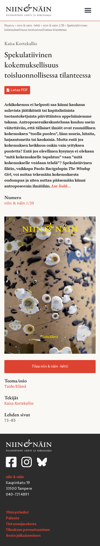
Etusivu (9, 25)
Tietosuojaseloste (21, 524)
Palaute (12, 518)
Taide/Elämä (15, 386)
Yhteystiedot (17, 512)
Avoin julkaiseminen (23, 535)
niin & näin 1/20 (53, 25)
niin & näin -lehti (28, 25)
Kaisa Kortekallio (20, 43)
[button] (87, 10)
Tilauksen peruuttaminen (28, 530)
